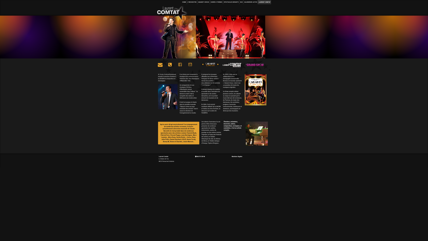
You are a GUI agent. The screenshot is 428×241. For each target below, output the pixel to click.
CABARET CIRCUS (203, 2)
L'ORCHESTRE (192, 2)
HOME (184, 2)
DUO (241, 2)
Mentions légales (237, 156)
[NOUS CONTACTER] (160, 65)
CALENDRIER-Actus (250, 2)
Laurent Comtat (265, 2)
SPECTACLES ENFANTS (231, 2)
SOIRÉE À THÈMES (216, 2)
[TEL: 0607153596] (170, 65)
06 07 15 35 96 (200, 156)
